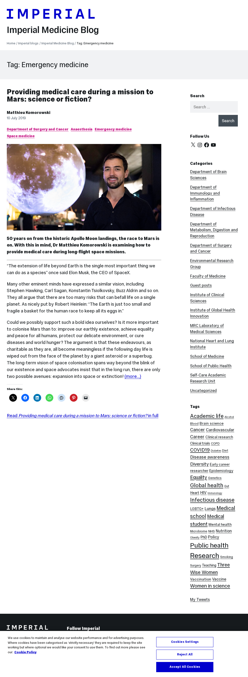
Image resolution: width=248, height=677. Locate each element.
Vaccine (219, 579)
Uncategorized (203, 390)
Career (197, 436)
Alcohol (229, 417)
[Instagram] (200, 145)
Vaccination (200, 579)
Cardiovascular (220, 429)
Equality (198, 477)
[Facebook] (206, 145)
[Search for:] (214, 106)
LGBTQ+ (197, 509)
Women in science (210, 586)
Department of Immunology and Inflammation (205, 193)
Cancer (197, 429)
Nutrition (224, 530)
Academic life (207, 416)
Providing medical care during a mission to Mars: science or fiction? (80, 95)
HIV (203, 492)
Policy (213, 537)
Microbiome (198, 531)
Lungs (210, 508)
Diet (225, 450)
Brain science (212, 423)
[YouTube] (213, 145)
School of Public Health (211, 365)
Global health (206, 485)
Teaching (209, 565)
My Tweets (200, 599)
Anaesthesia (81, 129)
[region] (124, 654)
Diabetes (216, 450)
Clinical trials (200, 443)
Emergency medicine (113, 129)
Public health (209, 545)
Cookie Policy (25, 652)
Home (11, 43)
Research (204, 555)
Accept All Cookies (185, 667)
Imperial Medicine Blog (53, 29)
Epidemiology (221, 470)
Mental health (220, 524)
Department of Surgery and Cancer (38, 129)
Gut (226, 486)
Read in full (82, 415)
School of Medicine (207, 356)
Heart (194, 493)
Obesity (195, 537)
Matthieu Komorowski (28, 112)
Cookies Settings (185, 642)
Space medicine (21, 136)
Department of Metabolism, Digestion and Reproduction (214, 230)
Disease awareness (209, 457)
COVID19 (200, 450)
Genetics (215, 478)
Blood (194, 424)
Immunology (215, 493)
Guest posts (201, 285)
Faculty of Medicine (207, 276)
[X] (193, 145)
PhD (204, 537)
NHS (211, 531)
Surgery (195, 565)
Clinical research (219, 437)
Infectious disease (212, 500)
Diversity (199, 464)
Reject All (185, 654)
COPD (215, 443)
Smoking (226, 557)
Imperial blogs (28, 43)
